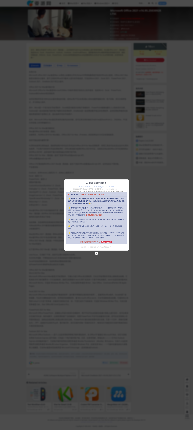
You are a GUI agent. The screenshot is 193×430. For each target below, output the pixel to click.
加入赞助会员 (107, 242)
